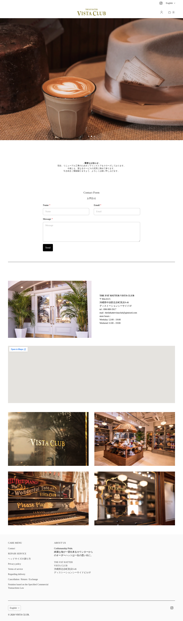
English (169, 3)
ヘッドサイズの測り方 (19, 558)
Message (48, 219)
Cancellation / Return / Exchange (23, 579)
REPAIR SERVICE (17, 553)
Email (97, 205)
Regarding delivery (16, 574)
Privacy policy (14, 564)
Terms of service (15, 569)
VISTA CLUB (22, 614)
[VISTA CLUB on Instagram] (161, 3)
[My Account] (162, 12)
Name (46, 205)
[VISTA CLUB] (91, 12)
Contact (11, 548)
